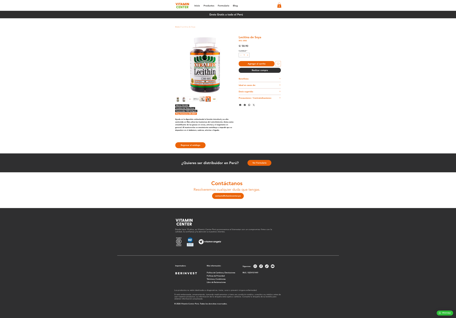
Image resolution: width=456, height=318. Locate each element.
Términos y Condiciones (216, 279)
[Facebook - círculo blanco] (261, 266)
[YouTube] (272, 266)
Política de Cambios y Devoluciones (221, 272)
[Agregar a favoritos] (278, 63)
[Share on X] (253, 105)
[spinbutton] (244, 55)
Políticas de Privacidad (216, 276)
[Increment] (247, 55)
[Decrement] (240, 55)
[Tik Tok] (267, 266)
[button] (279, 5)
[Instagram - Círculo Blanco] (255, 266)
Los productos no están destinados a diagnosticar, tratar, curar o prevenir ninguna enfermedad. (215, 290)
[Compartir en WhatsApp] (249, 105)
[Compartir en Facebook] (240, 105)
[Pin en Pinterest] (244, 105)
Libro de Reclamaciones (216, 282)
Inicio (177, 27)
